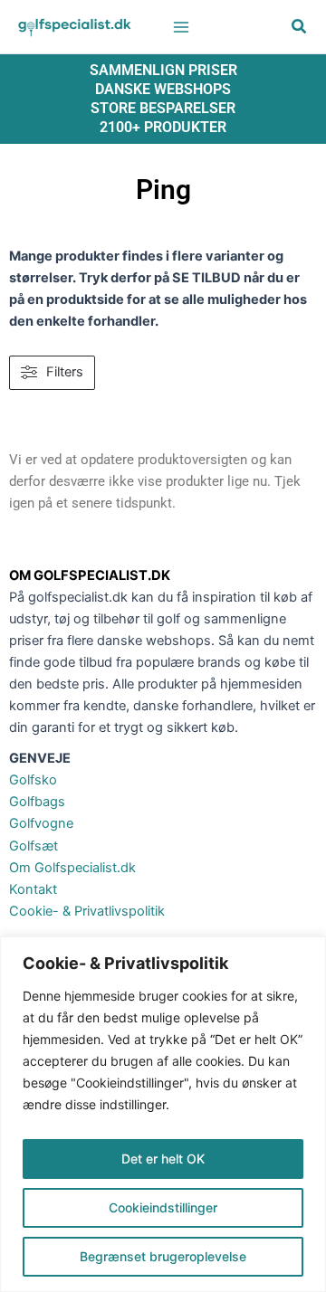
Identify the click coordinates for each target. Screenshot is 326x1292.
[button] (300, 28)
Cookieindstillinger (163, 1207)
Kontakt (33, 889)
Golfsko (33, 780)
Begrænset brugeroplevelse (163, 1256)
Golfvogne (41, 823)
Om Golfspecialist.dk (72, 868)
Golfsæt (33, 846)
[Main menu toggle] (181, 26)
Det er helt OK (163, 1158)
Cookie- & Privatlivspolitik (87, 911)
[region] (163, 1114)
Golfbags (37, 801)
